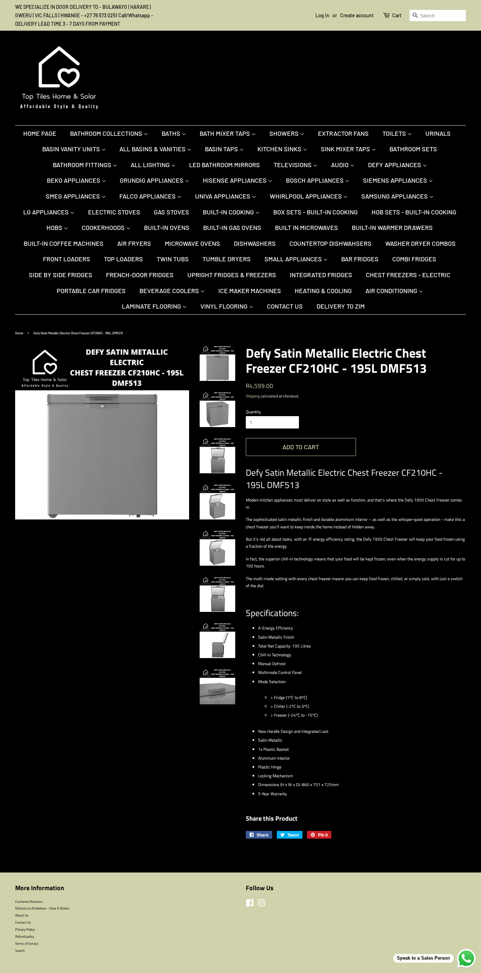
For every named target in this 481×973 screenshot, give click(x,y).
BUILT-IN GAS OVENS (232, 227)
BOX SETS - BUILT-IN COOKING (315, 212)
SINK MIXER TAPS (346, 149)
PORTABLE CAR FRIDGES (91, 290)
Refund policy (24, 936)
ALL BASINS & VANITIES (153, 149)
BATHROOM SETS (413, 149)
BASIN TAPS (222, 149)
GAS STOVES (171, 212)
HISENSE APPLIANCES (235, 180)
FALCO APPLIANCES (148, 196)
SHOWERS (284, 133)
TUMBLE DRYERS (226, 259)
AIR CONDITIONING (392, 290)
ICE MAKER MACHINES (249, 290)
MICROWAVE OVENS (192, 243)
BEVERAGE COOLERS (169, 290)
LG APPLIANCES (46, 212)
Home (19, 333)
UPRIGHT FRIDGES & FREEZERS (231, 275)
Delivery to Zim (341, 306)
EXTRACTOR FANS (343, 133)
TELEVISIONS (293, 165)
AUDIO (340, 165)
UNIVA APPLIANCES (223, 196)
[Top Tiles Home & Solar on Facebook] (250, 904)
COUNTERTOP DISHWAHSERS (330, 243)
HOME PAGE (39, 133)
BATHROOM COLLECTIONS (107, 133)
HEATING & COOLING (323, 290)
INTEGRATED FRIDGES (321, 275)
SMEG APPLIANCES (73, 196)
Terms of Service (26, 943)
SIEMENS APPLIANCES (396, 180)
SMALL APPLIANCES (293, 259)
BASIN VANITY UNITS (71, 149)
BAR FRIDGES (360, 259)
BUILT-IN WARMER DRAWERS (392, 227)
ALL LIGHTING (151, 165)
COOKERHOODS (104, 227)
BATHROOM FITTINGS (83, 165)
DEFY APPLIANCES (395, 165)
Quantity (253, 411)
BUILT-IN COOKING (229, 212)
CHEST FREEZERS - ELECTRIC (408, 275)
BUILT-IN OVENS (166, 227)
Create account (357, 15)
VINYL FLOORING (224, 306)
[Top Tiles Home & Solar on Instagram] (261, 904)
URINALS (438, 133)
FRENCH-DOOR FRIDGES (140, 275)
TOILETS (394, 133)
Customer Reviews (29, 901)
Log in (322, 15)
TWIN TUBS (173, 259)
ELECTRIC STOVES (114, 212)
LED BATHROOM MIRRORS (224, 165)
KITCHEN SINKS (280, 149)
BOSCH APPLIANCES (315, 180)
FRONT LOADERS (66, 259)
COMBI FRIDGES (414, 259)
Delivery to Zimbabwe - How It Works (42, 908)
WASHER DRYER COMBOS (420, 243)
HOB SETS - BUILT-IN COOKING (413, 212)
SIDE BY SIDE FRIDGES (60, 275)
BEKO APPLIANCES (74, 180)
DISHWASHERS (255, 243)
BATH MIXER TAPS (225, 133)
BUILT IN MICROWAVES (306, 227)
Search (20, 950)
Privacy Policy (25, 929)
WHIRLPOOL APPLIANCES (306, 196)
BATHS (172, 133)
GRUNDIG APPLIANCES (152, 180)
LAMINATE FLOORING (152, 306)
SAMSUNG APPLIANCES (395, 196)
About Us (22, 915)
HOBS (55, 227)
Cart (396, 15)
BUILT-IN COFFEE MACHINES (64, 243)
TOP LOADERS (123, 259)
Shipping (253, 396)
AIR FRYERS (134, 243)
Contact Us (285, 306)
